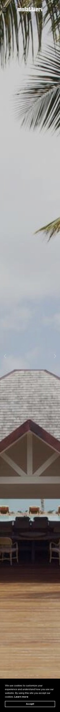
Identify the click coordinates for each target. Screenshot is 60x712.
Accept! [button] (30, 704)
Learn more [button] (21, 696)
